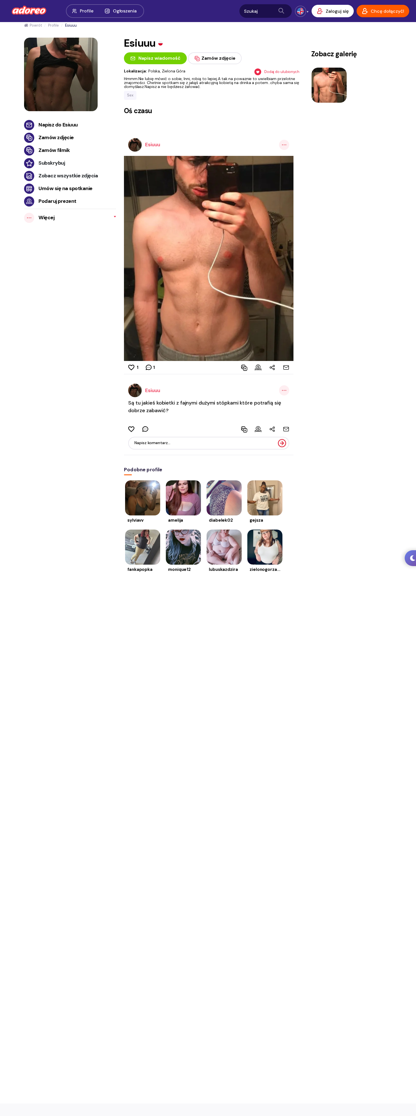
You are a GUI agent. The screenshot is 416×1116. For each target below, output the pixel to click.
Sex (130, 95)
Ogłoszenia (125, 11)
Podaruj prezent (57, 201)
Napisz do (58, 124)
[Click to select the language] (300, 11)
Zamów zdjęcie (56, 137)
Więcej (46, 217)
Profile (86, 11)
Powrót (36, 25)
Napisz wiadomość (159, 58)
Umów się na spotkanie (65, 188)
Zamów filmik (54, 150)
